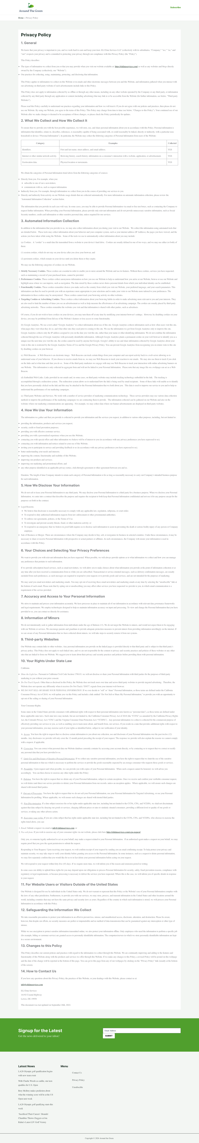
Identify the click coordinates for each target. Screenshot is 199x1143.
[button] (175, 7)
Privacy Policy (78, 1079)
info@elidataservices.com (63, 827)
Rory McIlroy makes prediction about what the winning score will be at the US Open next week (35, 1094)
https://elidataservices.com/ (126, 66)
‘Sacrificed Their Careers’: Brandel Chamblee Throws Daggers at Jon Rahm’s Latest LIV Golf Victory (33, 1118)
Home (21, 17)
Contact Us (77, 1072)
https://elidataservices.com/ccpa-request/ (124, 832)
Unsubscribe (77, 1087)
